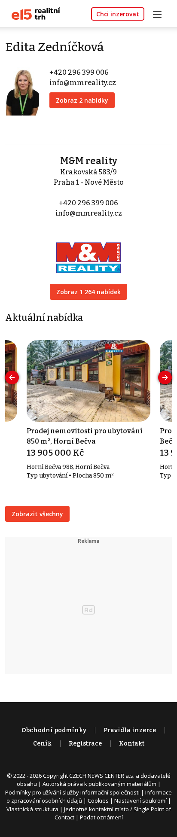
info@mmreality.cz (82, 83)
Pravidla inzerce (130, 730)
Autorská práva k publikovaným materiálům (99, 784)
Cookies (98, 800)
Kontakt (131, 743)
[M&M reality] (88, 252)
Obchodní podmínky (53, 730)
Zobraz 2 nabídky (82, 100)
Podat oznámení (101, 817)
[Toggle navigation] (160, 13)
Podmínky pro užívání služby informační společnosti (72, 792)
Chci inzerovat (117, 14)
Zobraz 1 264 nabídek (88, 292)
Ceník (42, 743)
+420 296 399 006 (79, 72)
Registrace (85, 743)
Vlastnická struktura (32, 809)
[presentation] (12, 377)
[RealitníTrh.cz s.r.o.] (32, 13)
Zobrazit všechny (37, 514)
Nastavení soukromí (140, 800)
